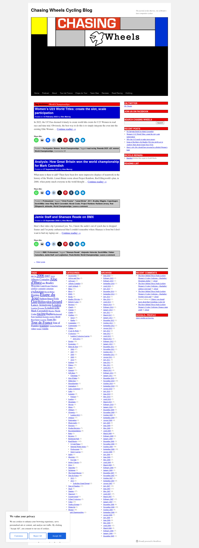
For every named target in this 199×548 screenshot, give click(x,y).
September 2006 (109, 512)
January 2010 (108, 407)
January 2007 (108, 502)
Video (70, 502)
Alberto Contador (40, 279)
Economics (72, 344)
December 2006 (108, 504)
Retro (70, 433)
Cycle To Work (73, 331)
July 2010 (106, 391)
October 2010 (108, 383)
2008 (72, 354)
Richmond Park (73, 438)
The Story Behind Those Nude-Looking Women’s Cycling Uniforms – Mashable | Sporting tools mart (152, 294)
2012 (72, 478)
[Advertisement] (99, 68)
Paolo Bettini (74, 255)
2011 (90, 201)
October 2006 (108, 509)
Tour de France (66, 93)
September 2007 (109, 480)
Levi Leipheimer (61, 255)
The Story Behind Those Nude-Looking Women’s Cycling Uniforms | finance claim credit (153, 307)
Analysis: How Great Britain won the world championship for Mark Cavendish (77, 163)
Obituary (71, 409)
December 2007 (108, 473)
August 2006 (107, 515)
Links (70, 391)
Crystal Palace (75, 444)
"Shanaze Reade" (73, 252)
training (44, 325)
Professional (48, 201)
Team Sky (51, 319)
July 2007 (106, 486)
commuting (42, 288)
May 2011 (106, 365)
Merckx (51, 311)
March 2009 (107, 433)
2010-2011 (76, 338)
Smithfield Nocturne (42, 317)
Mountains (72, 402)
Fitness (70, 365)
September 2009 (109, 417)
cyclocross (37, 291)
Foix (56, 298)
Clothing (128, 93)
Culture (70, 328)
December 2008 (108, 441)
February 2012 (108, 341)
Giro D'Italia (72, 378)
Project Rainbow (88, 203)
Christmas (74, 375)
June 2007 (106, 488)
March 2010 (107, 402)
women (116, 148)
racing (41, 313)
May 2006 (106, 523)
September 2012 (109, 325)
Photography (72, 423)
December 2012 (108, 320)
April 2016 (107, 286)
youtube (45, 328)
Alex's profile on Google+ (145, 318)
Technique (71, 470)
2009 (72, 357)
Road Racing (117, 93)
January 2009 (108, 438)
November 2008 (109, 444)
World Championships (70, 148)
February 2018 (108, 281)
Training (71, 491)
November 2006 (109, 507)
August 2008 (107, 452)
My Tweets (128, 106)
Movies (71, 404)
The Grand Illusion (74, 473)
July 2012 (106, 331)
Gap (34, 301)
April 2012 (107, 336)
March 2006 (107, 528)
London (56, 305)
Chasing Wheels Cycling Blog (61, 10)
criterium (49, 288)
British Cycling (73, 302)
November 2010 (109, 381)
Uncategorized (73, 496)
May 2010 (106, 396)
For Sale (73, 459)
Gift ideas (71, 373)
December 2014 (108, 291)
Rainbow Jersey (102, 203)
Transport (71, 494)
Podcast (45, 93)
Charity (70, 307)
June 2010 (106, 394)
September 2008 (109, 449)
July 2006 (106, 517)
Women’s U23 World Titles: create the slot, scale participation (70, 111)
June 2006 (106, 520)
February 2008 (108, 467)
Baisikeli (130, 158)
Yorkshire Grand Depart (81, 483)
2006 (40, 275)
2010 (72, 359)
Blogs (70, 291)
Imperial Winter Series (78, 446)
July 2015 (106, 288)
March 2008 (107, 465)
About (54, 93)
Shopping (71, 457)
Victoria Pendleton (55, 326)
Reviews (105, 93)
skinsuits (48, 206)
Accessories (72, 275)
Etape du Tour (81, 93)
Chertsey (54, 286)
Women (57, 148)
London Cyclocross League (80, 336)
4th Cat (33, 276)
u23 (110, 148)
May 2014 (106, 299)
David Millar (40, 203)
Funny (70, 367)
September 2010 (109, 386)
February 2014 (108, 307)
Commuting (72, 323)
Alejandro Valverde (89, 252)
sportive (52, 317)
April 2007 (107, 494)
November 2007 (109, 475)
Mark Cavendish (61, 203)
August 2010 (107, 388)
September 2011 (109, 354)
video (33, 328)
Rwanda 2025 (102, 148)
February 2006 (108, 530)
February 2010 (108, 404)
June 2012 (106, 333)
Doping (71, 341)
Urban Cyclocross (74, 499)
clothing (34, 288)
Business (71, 304)
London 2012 (75, 415)
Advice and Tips (74, 278)
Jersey (73, 317)
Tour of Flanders (74, 486)
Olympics (71, 412)
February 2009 (108, 436)
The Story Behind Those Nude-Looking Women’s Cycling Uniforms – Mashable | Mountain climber (152, 278)
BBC (43, 283)
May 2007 (106, 491)
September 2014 (109, 294)
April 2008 (107, 462)
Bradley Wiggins (99, 201)
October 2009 (108, 415)
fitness (50, 298)
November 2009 (109, 412)
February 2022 (108, 278)
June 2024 (106, 275)
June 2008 (106, 457)
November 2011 (109, 349)
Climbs (70, 312)
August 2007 (107, 483)
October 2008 (108, 446)
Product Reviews (74, 428)
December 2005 (108, 536)
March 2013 (107, 315)
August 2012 (107, 328)
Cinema (71, 309)
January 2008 (108, 470)
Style (70, 465)
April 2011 (107, 367)
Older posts (39, 262)
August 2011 (107, 357)
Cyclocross (72, 333)
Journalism (72, 386)
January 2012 (108, 344)
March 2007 (107, 496)
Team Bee (94, 93)
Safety (70, 454)
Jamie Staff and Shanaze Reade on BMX (64, 217)
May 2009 (106, 428)
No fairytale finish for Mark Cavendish (140, 131)
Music (70, 407)
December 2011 (108, 346)
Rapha (49, 314)
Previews (71, 425)
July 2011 (106, 359)
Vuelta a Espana (73, 504)
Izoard (57, 301)
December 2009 (108, 409)
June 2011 (106, 362)
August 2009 (107, 420)
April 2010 (107, 399)
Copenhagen (112, 201)
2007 (47, 276)
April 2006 (107, 525)
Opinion (71, 417)
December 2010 (108, 378)
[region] (38, 526)
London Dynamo (37, 308)
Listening (71, 394)
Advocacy (71, 281)
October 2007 (108, 478)
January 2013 (108, 317)
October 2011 (108, 352)
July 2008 (106, 454)
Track (70, 488)
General (71, 370)
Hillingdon (45, 301)
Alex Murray (66, 116)
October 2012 (108, 323)
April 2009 (107, 430)
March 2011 (107, 370)
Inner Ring (49, 203)
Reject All (38, 535)
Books (70, 296)
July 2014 (106, 296)
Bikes (70, 288)
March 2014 (107, 304)
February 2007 (108, 499)
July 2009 (106, 423)
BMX (45, 252)
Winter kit (71, 507)
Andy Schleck (73, 286)
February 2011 (108, 373)
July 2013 (106, 312)
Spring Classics (73, 462)
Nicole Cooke (74, 203)
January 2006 (108, 533)
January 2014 (108, 309)
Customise (18, 535)
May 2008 (106, 459)
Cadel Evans (45, 286)
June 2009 (106, 425)
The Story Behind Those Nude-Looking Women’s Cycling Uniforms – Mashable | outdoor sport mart (152, 286)
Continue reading (66, 128)
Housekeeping (73, 383)
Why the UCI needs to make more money (141, 139)
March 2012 (107, 338)
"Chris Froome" (67, 201)
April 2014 (107, 302)
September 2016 (109, 283)
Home (36, 93)
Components (72, 325)
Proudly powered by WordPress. (150, 541)
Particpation (48, 148)
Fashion (43, 298)
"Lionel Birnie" (81, 201)
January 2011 (108, 375)
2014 (72, 480)
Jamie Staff (49, 255)
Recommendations (74, 430)
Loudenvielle (52, 308)
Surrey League (40, 319)
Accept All (56, 535)
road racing (91, 148)
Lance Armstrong (41, 305)
